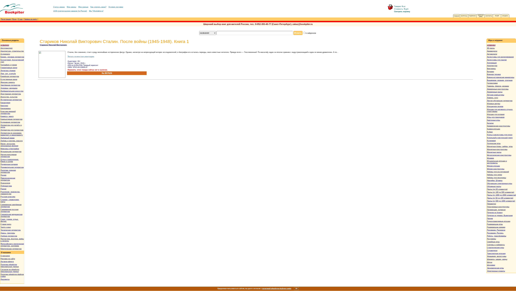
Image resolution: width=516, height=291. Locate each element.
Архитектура (492, 66)
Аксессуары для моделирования (500, 57)
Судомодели (492, 251)
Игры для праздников (495, 117)
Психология (5, 183)
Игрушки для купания (495, 114)
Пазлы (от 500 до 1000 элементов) (501, 201)
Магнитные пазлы (494, 152)
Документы (5, 279)
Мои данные (83, 7)
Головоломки (492, 83)
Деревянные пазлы (494, 92)
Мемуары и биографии (10, 149)
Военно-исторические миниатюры (500, 77)
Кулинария (491, 141)
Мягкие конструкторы (495, 169)
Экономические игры (495, 268)
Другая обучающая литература (499, 101)
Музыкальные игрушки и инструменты (497, 162)
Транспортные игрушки (496, 253)
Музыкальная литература (11, 152)
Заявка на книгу (30, 19)
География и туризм (9, 65)
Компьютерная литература (11, 119)
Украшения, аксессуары (496, 256)
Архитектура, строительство (12, 51)
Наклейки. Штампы (494, 181)
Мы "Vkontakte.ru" (96, 11)
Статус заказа (59, 7)
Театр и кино (6, 227)
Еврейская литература (10, 76)
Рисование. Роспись (495, 233)
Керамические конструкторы (498, 126)
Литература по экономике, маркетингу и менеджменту (12, 134)
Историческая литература (11, 100)
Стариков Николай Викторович (53, 45)
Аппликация (492, 63)
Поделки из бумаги (494, 213)
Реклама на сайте (8, 259)
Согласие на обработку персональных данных (10, 271)
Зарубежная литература (10, 85)
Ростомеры (491, 239)
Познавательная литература (12, 167)
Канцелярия (5, 103)
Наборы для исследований (498, 172)
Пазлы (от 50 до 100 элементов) (500, 198)
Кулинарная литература (10, 122)
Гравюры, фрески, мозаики (498, 86)
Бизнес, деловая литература (12, 57)
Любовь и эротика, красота (12, 141)
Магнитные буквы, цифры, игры (500, 146)
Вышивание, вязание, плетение (500, 80)
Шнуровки (491, 265)
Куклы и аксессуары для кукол (499, 135)
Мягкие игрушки (493, 166)
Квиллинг (4, 106)
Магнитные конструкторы (497, 149)
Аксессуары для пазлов (497, 60)
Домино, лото (492, 98)
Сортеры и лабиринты (496, 245)
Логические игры (494, 143)
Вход (14, 19)
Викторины (491, 69)
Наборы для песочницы (496, 178)
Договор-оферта (7, 262)
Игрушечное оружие (495, 106)
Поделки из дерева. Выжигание (500, 216)
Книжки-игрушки (493, 129)
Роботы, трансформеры (496, 236)
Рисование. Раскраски (496, 230)
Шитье (489, 262)
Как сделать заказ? (98, 7)
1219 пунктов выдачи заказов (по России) (70, 11)
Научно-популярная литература (9, 156)
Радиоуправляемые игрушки (498, 221)
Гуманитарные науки (9, 68)
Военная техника (494, 74)
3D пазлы (491, 48)
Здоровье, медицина (9, 88)
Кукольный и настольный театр (500, 138)
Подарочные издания (9, 164)
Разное (3, 189)
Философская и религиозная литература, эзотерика (12, 245)
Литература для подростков (12, 130)
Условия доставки (115, 7)
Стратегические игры (495, 248)
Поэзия (3, 175)
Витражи (490, 72)
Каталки (490, 123)
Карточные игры (493, 120)
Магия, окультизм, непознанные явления (9, 145)
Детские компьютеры (495, 95)
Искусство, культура (9, 97)
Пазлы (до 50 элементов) (497, 189)
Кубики (490, 132)
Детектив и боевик (8, 71)
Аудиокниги (5, 54)
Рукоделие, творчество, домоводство (10, 193)
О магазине (5, 256)
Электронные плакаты (496, 271)
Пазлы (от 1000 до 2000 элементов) (501, 195)
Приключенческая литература (8, 179)
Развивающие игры (495, 224)
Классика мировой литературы (8, 112)
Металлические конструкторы (499, 155)
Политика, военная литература (8, 171)
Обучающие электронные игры (499, 183)
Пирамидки (491, 204)
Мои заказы (71, 7)
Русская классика (8, 197)
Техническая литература (11, 230)
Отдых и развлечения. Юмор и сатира (10, 160)
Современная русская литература (9, 210)
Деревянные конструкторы (497, 89)
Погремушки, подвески (496, 210)
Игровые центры (493, 104)
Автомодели (492, 54)
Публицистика (6, 186)
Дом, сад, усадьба (8, 74)
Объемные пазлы (494, 186)
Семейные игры (493, 242)
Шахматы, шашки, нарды (497, 259)
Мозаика (490, 158)
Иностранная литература (11, 94)
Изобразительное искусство (12, 91)
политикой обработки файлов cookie (276, 289)
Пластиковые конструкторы (498, 207)
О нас (20, 19)
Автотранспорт (7, 48)
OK (296, 289)
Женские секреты (8, 82)
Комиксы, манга (7, 116)
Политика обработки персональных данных (10, 266)
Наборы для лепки (494, 175)
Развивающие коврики (496, 227)
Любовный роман (8, 138)
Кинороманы (6, 108)
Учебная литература (9, 236)
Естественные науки (9, 79)
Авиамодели (492, 51)
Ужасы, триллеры (8, 233)
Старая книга (6, 224)
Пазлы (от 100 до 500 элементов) (500, 192)
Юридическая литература (11, 249)
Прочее (490, 218)
